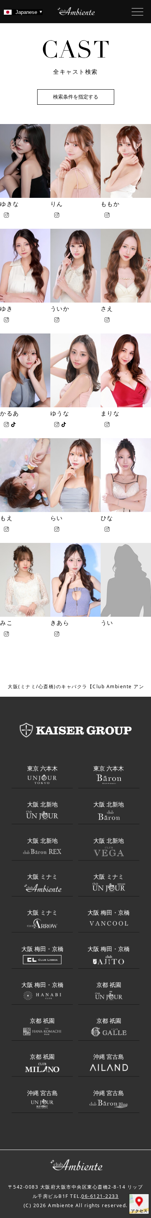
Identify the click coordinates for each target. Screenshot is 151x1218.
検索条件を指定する (75, 97)
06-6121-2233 (99, 1196)
